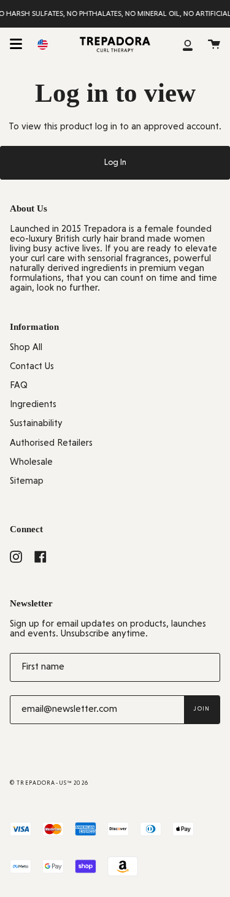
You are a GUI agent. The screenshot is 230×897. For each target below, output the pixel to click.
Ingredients (33, 405)
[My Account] (187, 44)
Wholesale (31, 462)
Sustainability (36, 424)
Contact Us (32, 367)
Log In (115, 163)
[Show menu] (16, 44)
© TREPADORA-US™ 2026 (49, 783)
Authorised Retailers (51, 443)
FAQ (19, 386)
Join (202, 709)
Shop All (26, 348)
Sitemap (27, 481)
